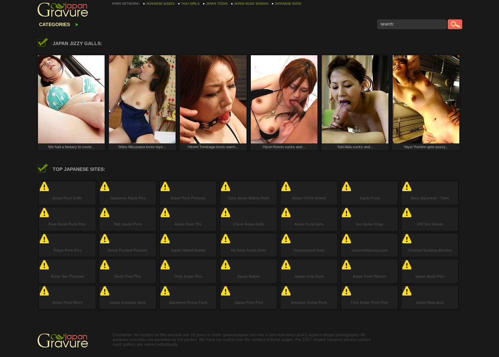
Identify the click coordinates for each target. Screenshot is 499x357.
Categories (54, 24)
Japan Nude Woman (251, 3)
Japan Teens (217, 3)
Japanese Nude (288, 3)
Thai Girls (190, 3)
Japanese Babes (160, 3)
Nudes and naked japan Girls (71, 10)
